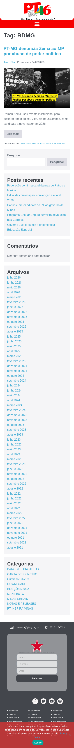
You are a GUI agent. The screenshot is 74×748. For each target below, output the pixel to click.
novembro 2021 (17, 532)
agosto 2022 (15, 488)
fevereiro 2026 (16, 302)
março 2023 (14, 459)
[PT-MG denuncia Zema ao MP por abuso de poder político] (37, 88)
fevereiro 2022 (16, 518)
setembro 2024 (16, 380)
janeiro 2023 (15, 469)
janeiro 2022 (15, 523)
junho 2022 (14, 498)
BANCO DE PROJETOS (23, 569)
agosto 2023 (15, 434)
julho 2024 (14, 385)
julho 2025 (14, 336)
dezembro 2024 (17, 366)
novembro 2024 (17, 370)
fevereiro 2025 (16, 361)
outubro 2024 (15, 375)
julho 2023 (14, 439)
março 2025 (14, 356)
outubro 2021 (15, 537)
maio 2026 (14, 287)
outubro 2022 (15, 478)
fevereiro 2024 (16, 410)
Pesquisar (13, 155)
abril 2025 (13, 351)
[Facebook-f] (35, 701)
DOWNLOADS (16, 584)
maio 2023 (14, 449)
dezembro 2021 (17, 527)
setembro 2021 (16, 542)
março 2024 (14, 405)
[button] (37, 24)
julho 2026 (14, 277)
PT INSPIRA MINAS (20, 608)
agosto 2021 (15, 547)
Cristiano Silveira (18, 579)
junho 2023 (14, 444)
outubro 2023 (15, 424)
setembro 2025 (16, 326)
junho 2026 (14, 282)
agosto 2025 (15, 331)
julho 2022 (14, 493)
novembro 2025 (17, 316)
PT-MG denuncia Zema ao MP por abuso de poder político (34, 51)
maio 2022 (14, 503)
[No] (69, 735)
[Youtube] (52, 701)
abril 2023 (13, 454)
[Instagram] (60, 701)
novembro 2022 (17, 473)
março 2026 (14, 297)
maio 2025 (14, 346)
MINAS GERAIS (30, 143)
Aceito (38, 742)
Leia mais (14, 132)
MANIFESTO (15, 593)
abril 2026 (13, 292)
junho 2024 (14, 390)
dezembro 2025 (17, 312)
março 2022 (14, 513)
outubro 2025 (15, 321)
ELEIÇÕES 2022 (18, 588)
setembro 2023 (16, 429)
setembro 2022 (16, 483)
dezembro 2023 (17, 415)
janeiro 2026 (15, 306)
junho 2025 (14, 341)
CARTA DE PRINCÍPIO (22, 574)
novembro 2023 (17, 419)
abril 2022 (13, 508)
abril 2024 (13, 400)
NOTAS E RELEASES (52, 143)
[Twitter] (43, 701)
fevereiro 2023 (16, 464)
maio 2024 (14, 395)
